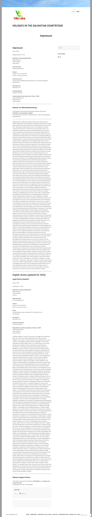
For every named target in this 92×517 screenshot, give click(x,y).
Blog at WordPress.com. (12, 514)
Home (27, 514)
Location (54, 514)
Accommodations (63, 514)
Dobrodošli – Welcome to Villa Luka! (40, 514)
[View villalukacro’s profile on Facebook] (58, 57)
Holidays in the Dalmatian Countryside (38, 25)
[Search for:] (68, 48)
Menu (77, 11)
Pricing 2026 (72, 514)
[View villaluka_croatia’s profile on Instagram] (60, 57)
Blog (78, 514)
